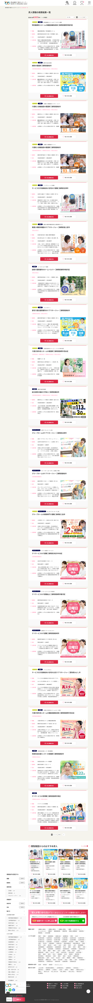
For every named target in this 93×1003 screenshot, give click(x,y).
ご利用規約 (64, 987)
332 (84, 17)
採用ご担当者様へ (52, 985)
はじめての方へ (52, 987)
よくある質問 (65, 983)
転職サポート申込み (53, 983)
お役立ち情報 (65, 985)
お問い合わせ (79, 987)
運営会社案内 (79, 985)
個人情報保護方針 (80, 983)
